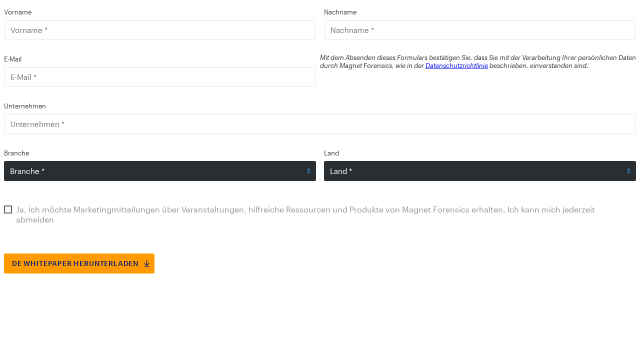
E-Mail (13, 59)
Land (331, 153)
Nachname (340, 12)
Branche (16, 153)
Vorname (18, 12)
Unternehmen (25, 106)
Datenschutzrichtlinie (457, 66)
